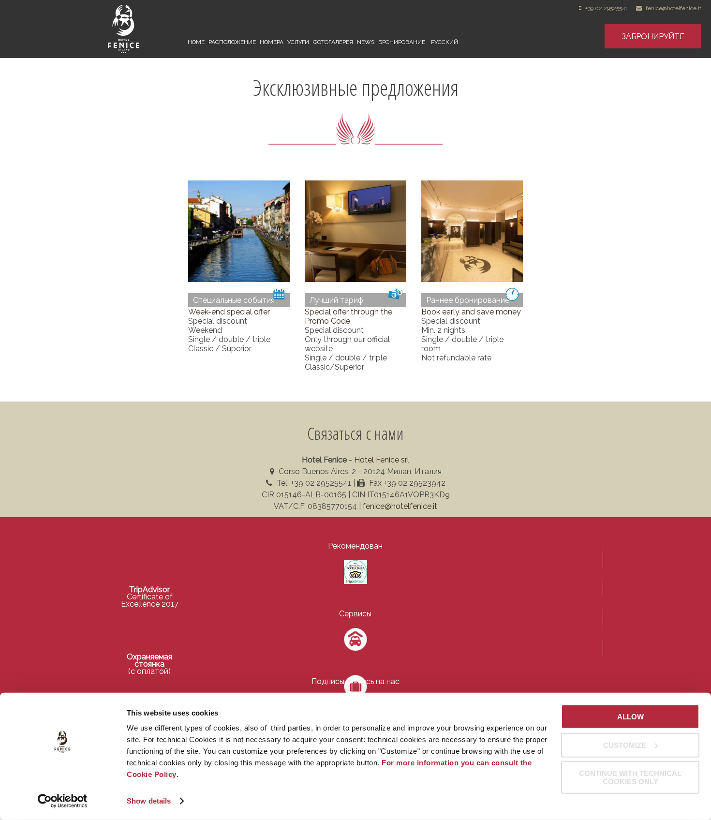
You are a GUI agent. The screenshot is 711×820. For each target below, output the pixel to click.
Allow (630, 717)
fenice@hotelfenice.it (673, 8)
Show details (149, 801)
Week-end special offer (229, 311)
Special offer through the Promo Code (348, 316)
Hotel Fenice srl (381, 459)
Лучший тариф (336, 300)
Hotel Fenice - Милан (146, 29)
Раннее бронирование (467, 300)
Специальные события (234, 300)
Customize (624, 745)
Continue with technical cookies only (630, 777)
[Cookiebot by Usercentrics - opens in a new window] (62, 801)
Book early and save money (471, 311)
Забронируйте (653, 36)
